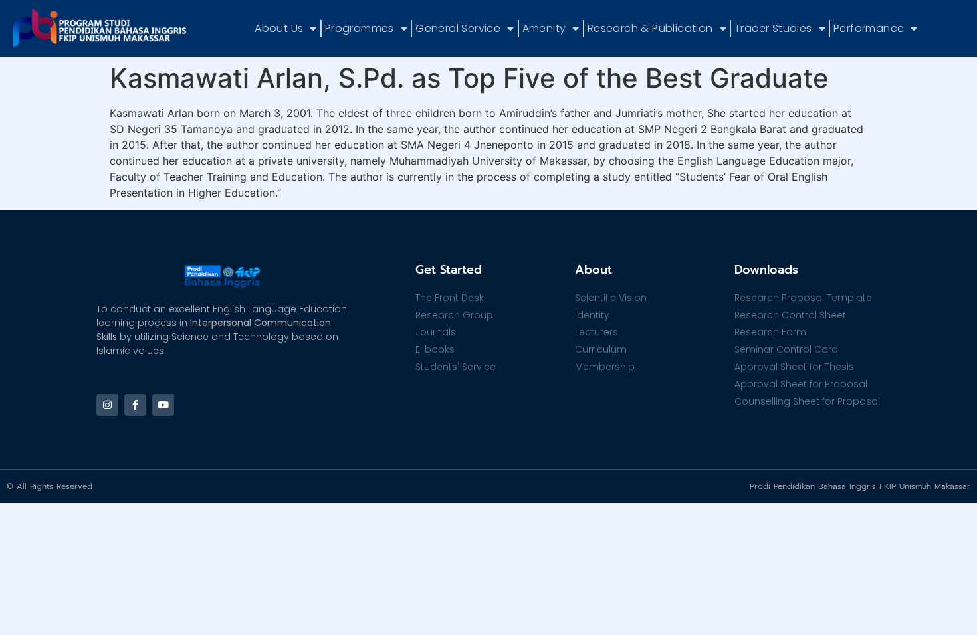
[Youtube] (163, 405)
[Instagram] (107, 405)
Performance (868, 28)
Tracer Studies (773, 28)
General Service (457, 28)
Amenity (544, 28)
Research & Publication (650, 28)
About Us (279, 28)
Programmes (359, 28)
